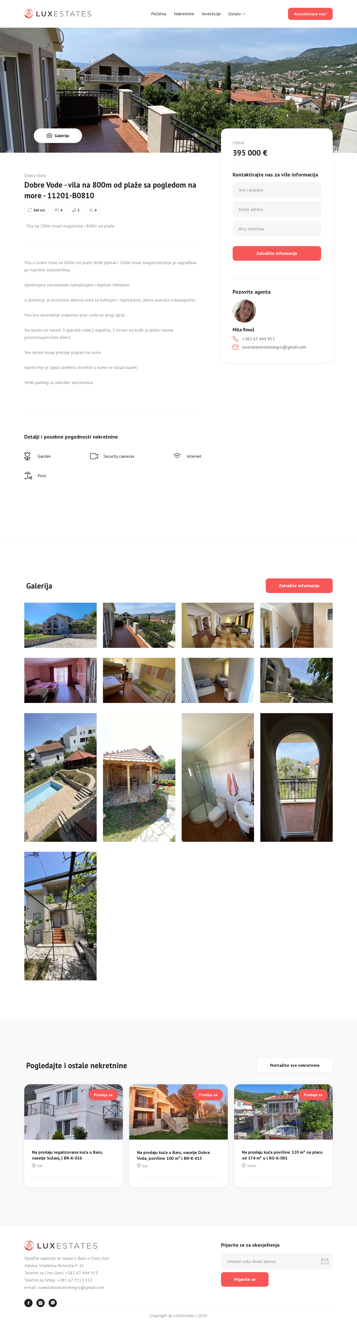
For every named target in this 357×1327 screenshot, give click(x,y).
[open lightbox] (60, 625)
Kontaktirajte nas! (310, 13)
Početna (158, 14)
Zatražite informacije (299, 585)
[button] (237, 13)
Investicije (211, 14)
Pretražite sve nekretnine (295, 1065)
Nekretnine (184, 14)
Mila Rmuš (243, 329)
